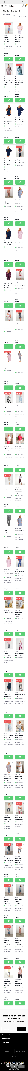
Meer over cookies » (14, 1069)
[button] (2, 6)
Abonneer (22, 1029)
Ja (14, 1066)
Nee (21, 1066)
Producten (6, 14)
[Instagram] (16, 1056)
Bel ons (7, 1051)
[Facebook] (12, 1056)
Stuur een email (20, 1051)
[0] (25, 6)
